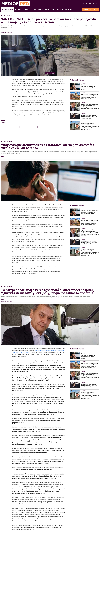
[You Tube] (90, 3)
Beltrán (33, 9)
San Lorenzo (19, 9)
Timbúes (40, 9)
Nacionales (68, 9)
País (53, 9)
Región (47, 9)
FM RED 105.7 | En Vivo (91, 9)
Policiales (60, 9)
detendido (25, 127)
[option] (50, 55)
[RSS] (93, 3)
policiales (16, 127)
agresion (33, 127)
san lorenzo (6, 127)
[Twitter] (86, 3)
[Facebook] (83, 3)
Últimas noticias (7, 9)
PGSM (26, 9)
